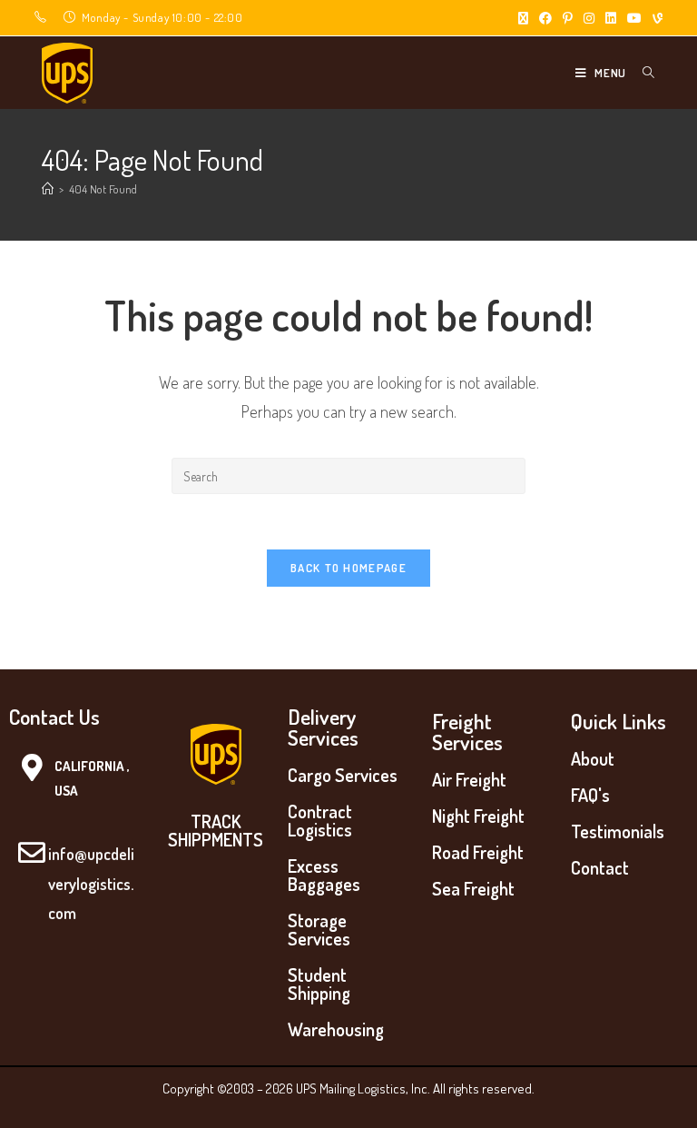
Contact (600, 867)
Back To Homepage (348, 567)
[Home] (48, 189)
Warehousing (336, 1029)
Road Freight (478, 852)
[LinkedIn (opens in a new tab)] (611, 18)
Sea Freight (473, 888)
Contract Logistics (320, 820)
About (592, 758)
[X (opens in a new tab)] (523, 18)
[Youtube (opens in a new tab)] (634, 18)
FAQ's (590, 794)
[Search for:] (642, 72)
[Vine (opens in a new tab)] (655, 18)
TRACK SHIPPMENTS (215, 830)
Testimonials (617, 831)
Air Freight (469, 779)
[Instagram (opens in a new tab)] (589, 18)
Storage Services (319, 929)
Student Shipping (319, 983)
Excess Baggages (324, 874)
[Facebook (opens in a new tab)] (545, 18)
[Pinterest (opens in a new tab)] (567, 18)
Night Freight (478, 815)
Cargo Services (343, 775)
